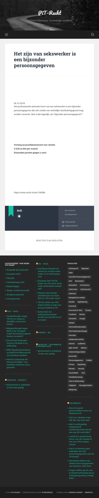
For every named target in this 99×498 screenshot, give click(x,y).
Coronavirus (84, 285)
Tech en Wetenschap (76, 381)
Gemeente (72, 319)
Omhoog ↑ (89, 492)
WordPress (47, 492)
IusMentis (81, 344)
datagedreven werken (77, 298)
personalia (73, 356)
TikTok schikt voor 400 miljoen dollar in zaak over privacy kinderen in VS (49, 305)
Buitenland (73, 285)
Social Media (73, 373)
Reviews (72, 369)
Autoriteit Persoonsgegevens (79, 277)
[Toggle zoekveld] (92, 34)
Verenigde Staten (85, 385)
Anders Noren (75, 492)
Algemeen (85, 268)
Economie (72, 306)
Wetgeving (73, 390)
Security (81, 369)
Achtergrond (73, 268)
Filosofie (10, 278)
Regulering (81, 364)
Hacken (71, 323)
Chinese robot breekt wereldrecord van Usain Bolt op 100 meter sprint (49, 295)
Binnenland (79, 281)
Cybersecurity (85, 289)
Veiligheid (72, 385)
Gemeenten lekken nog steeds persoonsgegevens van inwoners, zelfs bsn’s (81, 463)
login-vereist (73, 348)
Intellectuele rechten (76, 339)
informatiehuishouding (77, 327)
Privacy (71, 364)
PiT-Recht (49, 12)
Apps (71, 273)
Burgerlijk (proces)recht (17, 270)
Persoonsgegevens (76, 360)
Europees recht (14, 274)
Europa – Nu (44, 332)
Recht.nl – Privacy (17, 380)
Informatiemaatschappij (78, 331)
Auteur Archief (19, 216)
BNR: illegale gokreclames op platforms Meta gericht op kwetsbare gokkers (19, 352)
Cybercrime (73, 289)
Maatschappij (13, 286)
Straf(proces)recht (15, 294)
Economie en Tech (75, 310)
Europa (88, 310)
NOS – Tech (12, 311)
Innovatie (72, 335)
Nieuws (84, 348)
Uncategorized (71, 214)
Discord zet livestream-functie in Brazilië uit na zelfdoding (17, 343)
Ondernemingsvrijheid (77, 352)
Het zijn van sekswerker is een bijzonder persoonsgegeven (45, 59)
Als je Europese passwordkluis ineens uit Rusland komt (80, 410)
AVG (70, 281)
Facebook (72, 314)
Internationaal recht (15, 282)
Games (82, 314)
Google (82, 319)
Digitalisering (82, 302)
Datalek (71, 302)
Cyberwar (72, 293)
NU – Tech (43, 264)
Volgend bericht (71, 226)
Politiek (89, 360)
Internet (72, 344)
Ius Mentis (75, 403)
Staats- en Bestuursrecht (18, 290)
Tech (83, 373)
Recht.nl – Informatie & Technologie (48, 345)
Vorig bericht (70, 222)
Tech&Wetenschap (76, 377)
